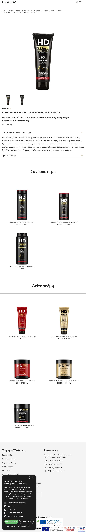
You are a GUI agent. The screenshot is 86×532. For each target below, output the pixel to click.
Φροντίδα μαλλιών (42, 10)
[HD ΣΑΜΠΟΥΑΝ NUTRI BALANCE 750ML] (22, 248)
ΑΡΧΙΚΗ (4, 10)
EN (80, 2)
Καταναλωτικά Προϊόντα (17, 10)
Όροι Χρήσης (7, 467)
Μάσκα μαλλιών (56, 10)
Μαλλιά (30, 10)
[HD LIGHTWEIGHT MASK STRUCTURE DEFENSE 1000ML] (64, 362)
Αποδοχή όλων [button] (11, 522)
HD (6, 108)
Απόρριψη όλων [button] (26, 522)
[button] (19, 526)
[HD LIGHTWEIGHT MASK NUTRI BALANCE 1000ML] (22, 407)
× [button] (33, 477)
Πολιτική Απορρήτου (10, 474)
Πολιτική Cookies (9, 459)
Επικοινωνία (7, 455)
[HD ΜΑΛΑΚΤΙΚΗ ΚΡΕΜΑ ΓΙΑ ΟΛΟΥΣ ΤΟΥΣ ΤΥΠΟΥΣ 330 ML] (64, 203)
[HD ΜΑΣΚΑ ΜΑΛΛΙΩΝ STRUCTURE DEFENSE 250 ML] (64, 318)
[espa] (63, 529)
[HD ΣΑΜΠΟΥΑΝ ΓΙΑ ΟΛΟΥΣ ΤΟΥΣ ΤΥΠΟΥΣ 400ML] (22, 203)
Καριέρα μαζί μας (9, 463)
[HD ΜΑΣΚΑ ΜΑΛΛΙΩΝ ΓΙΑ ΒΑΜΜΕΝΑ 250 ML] (22, 318)
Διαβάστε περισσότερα (21, 498)
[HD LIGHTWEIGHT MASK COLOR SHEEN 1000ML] (22, 362)
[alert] (19, 502)
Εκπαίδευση (6, 470)
